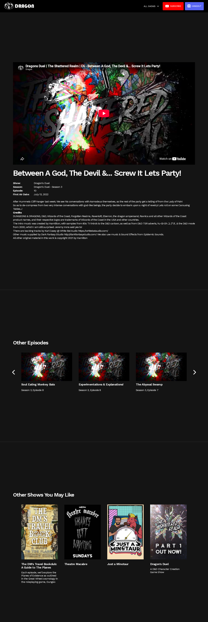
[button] (151, 6)
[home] (19, 6)
